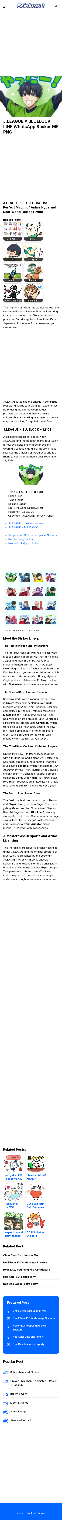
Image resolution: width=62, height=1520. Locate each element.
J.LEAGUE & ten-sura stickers (26, 523)
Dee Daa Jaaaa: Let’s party (20, 1283)
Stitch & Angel (18, 1411)
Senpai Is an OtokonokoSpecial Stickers (32, 535)
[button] (56, 6)
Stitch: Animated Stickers (25, 1372)
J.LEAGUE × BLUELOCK (23, 527)
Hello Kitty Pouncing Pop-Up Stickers (26, 1269)
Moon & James (19, 1402)
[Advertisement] (31, 43)
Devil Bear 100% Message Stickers (25, 1262)
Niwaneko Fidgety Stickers (24, 543)
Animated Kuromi (20, 1420)
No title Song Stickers (21, 539)
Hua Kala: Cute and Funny (19, 1276)
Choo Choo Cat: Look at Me (20, 1255)
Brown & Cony (19, 1393)
